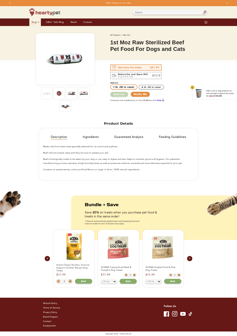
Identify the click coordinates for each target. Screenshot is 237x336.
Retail (74, 22)
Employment (49, 325)
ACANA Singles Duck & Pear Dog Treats (161, 269)
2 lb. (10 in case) (151, 87)
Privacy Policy (50, 312)
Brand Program (50, 316)
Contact (87, 22)
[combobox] (170, 12)
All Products (115, 35)
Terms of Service (51, 307)
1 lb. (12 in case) (123, 87)
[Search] (205, 12)
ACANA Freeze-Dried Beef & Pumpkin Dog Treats (116, 269)
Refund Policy (50, 303)
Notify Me (140, 94)
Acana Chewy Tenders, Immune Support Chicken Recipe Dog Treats (72, 267)
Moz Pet (126, 35)
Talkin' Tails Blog (55, 22)
